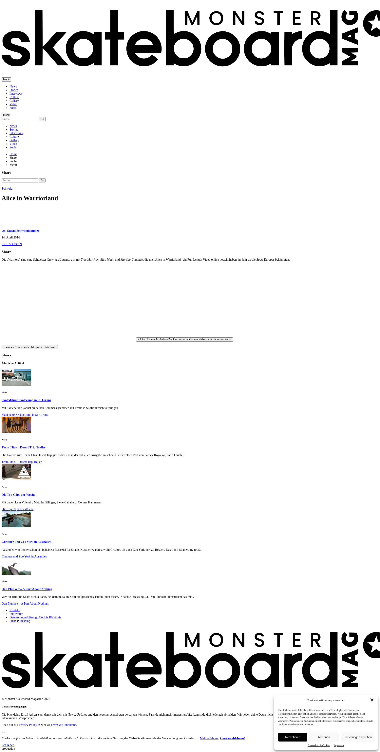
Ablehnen (324, 737)
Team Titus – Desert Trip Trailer (24, 447)
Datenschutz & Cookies (319, 745)
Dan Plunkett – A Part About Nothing (27, 589)
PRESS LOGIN (12, 244)
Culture (14, 97)
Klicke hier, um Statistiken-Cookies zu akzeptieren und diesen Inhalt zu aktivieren (184, 339)
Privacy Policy (28, 724)
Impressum (339, 745)
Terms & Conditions (63, 724)
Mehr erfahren (209, 738)
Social (13, 107)
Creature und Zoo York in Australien (26, 541)
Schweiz (7, 188)
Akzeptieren (292, 737)
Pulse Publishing (20, 621)
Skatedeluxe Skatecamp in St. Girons (26, 400)
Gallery (14, 100)
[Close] (3, 732)
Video (13, 104)
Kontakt (15, 610)
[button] (372, 700)
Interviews (16, 93)
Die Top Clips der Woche (18, 494)
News (13, 86)
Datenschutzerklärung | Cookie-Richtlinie (35, 617)
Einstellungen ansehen (357, 737)
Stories (14, 90)
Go (42, 119)
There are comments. (29, 347)
